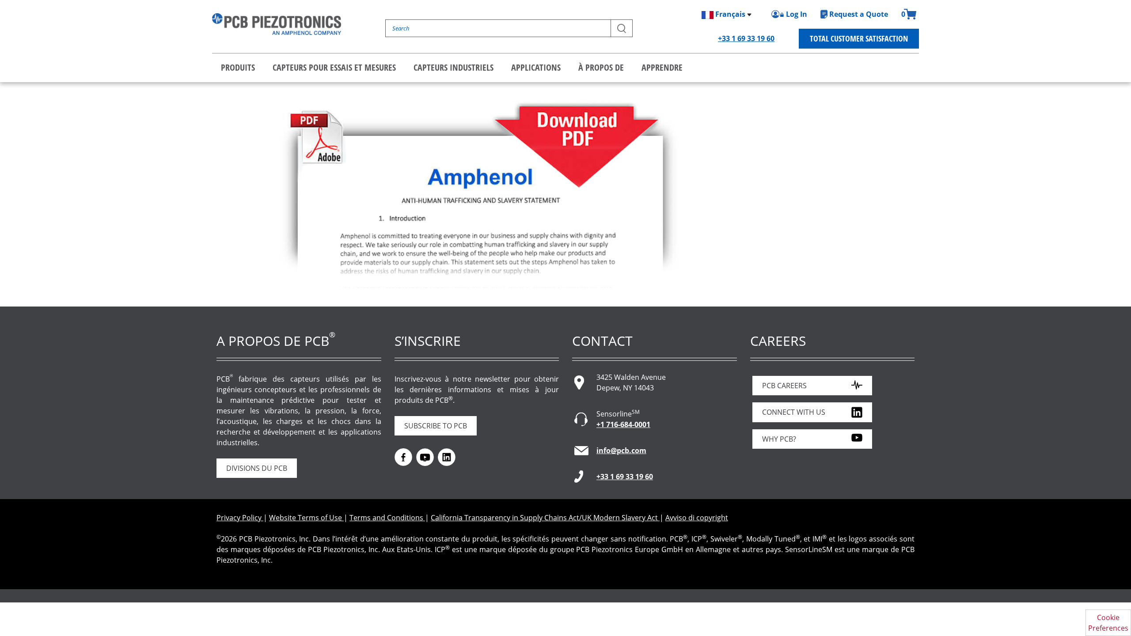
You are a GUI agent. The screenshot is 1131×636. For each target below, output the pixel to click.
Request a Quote (858, 14)
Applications (536, 67)
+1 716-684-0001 (623, 424)
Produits (238, 67)
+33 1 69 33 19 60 (746, 38)
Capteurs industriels (453, 67)
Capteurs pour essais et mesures (334, 67)
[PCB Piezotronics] (276, 24)
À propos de (601, 67)
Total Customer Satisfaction (859, 38)
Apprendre (662, 67)
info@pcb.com (621, 450)
